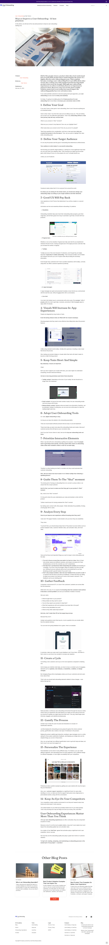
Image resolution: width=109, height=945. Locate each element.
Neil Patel (53, 830)
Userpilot (34, 932)
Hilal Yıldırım (24, 83)
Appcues (34, 927)
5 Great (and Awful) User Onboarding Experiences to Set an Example (87, 926)
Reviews (55, 5)
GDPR (49, 930)
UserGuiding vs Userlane (70, 930)
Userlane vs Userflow (69, 932)
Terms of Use (51, 924)
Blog (67, 5)
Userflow (34, 930)
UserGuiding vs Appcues (70, 924)
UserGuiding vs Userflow (70, 927)
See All (54, 898)
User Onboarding (19, 16)
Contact (17, 932)
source (79, 553)
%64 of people (75, 302)
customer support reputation (54, 791)
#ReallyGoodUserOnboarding (44, 5)
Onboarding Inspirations (21, 930)
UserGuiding (35, 924)
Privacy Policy (51, 927)
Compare (62, 5)
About (16, 927)
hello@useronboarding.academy (75, 916)
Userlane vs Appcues (69, 935)
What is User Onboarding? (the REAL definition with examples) (87, 932)
